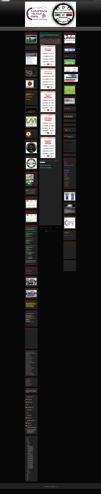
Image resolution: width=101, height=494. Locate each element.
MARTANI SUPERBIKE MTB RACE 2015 (30, 455)
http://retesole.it (28, 382)
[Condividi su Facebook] (43, 162)
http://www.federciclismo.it (29, 358)
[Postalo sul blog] (41, 162)
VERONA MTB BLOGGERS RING (31, 427)
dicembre (28, 442)
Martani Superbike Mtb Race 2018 (61, 27)
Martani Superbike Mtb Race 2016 (32, 27)
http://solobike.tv (28, 379)
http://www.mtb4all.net (28, 366)
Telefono (27, 253)
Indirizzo (27, 257)
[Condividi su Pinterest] (44, 162)
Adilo (27, 412)
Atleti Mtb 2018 (55, 29)
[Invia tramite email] (40, 162)
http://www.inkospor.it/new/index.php (30, 362)
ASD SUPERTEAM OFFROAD (31, 420)
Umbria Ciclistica (29, 425)
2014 (27, 474)
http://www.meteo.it (28, 365)
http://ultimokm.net (28, 385)
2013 (27, 475)
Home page (71, 29)
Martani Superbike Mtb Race (29, 47)
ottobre (28, 443)
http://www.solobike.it (28, 370)
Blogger (56, 486)
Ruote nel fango (29, 415)
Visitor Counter (68, 131)
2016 (27, 440)
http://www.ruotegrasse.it (29, 369)
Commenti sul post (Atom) (52, 231)
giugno (28, 444)
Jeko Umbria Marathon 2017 (31, 29)
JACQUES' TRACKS (30, 402)
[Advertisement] (50, 208)
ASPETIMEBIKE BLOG (30, 407)
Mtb (27, 404)
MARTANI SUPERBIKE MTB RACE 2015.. (30, 447)
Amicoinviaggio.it (29, 399)
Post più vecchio (58, 227)
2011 (27, 477)
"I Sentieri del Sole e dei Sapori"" (44, 29)
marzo (28, 470)
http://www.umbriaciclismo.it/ (29, 373)
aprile (28, 469)
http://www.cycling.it (28, 355)
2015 (27, 441)
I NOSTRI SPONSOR (63, 29)
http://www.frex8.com (28, 359)
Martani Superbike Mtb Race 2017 (46, 27)
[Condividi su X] (42, 162)
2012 (27, 476)
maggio (28, 445)
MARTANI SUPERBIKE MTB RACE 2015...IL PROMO (30, 451)
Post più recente (43, 227)
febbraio (28, 471)
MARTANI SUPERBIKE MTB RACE (30, 453)
